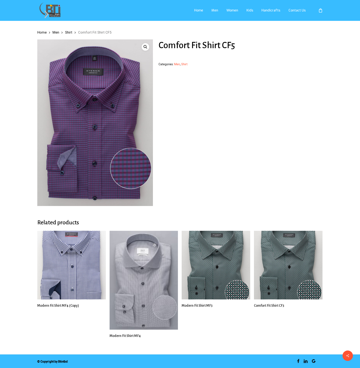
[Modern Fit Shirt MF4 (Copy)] (71, 265)
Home (42, 32)
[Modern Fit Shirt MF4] (144, 280)
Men (55, 32)
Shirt (68, 32)
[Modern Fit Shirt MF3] (216, 265)
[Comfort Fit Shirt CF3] (288, 265)
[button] (145, 47)
